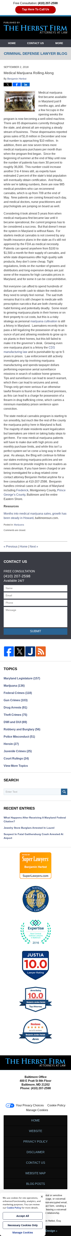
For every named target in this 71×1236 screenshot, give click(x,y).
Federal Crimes (18, 692)
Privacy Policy (35, 1141)
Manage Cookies (37, 1110)
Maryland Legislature (22, 678)
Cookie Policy (56, 1105)
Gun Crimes (15, 700)
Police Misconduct (19, 736)
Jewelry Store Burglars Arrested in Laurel (29, 827)
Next (34, 546)
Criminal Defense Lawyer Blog (36, 28)
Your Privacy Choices (30, 1105)
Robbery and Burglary (22, 729)
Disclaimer (36, 1152)
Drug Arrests (15, 707)
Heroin (11, 743)
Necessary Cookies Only (23, 1225)
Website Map (35, 1173)
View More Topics (16, 765)
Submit (35, 631)
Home (12, 43)
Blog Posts (35, 1183)
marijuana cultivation (43, 321)
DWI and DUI (15, 722)
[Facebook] (9, 651)
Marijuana (19, 524)
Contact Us (35, 43)
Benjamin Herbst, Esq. (49, 1220)
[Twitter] (19, 651)
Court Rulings (16, 758)
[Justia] (30, 651)
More (59, 43)
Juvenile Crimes (18, 751)
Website (35, 1131)
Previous (10, 546)
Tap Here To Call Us (35, 9)
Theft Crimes (15, 714)
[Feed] (41, 651)
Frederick (22, 490)
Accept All (22, 1216)
